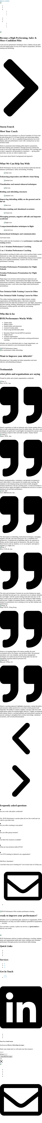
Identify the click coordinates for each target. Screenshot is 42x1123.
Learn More (3, 263)
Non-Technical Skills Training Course (19, 11)
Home (6, 6)
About (6, 7)
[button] (21, 739)
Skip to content (4, 1)
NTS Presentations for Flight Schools (19, 13)
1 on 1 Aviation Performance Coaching (20, 15)
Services (6, 9)
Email (2, 1054)
